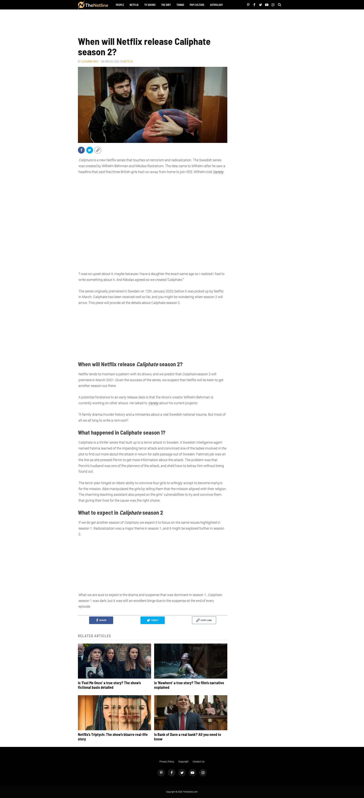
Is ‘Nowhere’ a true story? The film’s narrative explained (189, 685)
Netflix (134, 4)
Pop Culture (197, 4)
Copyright (183, 761)
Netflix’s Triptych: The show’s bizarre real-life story (113, 736)
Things (180, 4)
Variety (218, 172)
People (120, 4)
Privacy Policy (166, 761)
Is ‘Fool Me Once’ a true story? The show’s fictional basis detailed (109, 685)
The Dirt (166, 4)
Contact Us (199, 761)
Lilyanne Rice (89, 61)
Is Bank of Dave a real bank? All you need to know (187, 736)
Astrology (216, 4)
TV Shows (149, 4)
